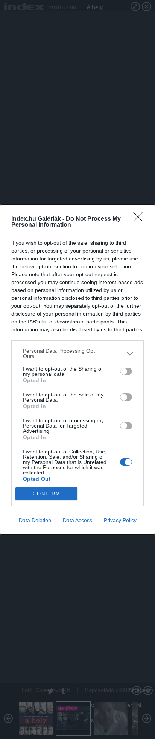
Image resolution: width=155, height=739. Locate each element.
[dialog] (77, 369)
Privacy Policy (120, 520)
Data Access (77, 520)
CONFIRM (47, 494)
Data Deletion (35, 520)
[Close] (140, 219)
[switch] (126, 371)
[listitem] (77, 353)
